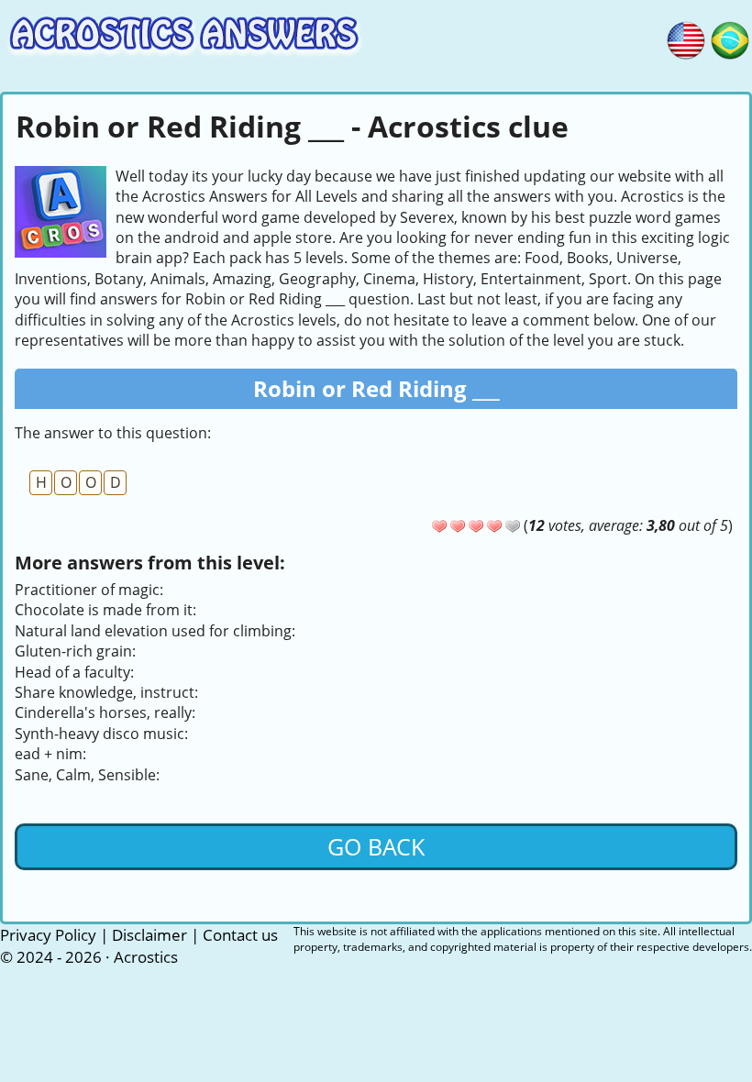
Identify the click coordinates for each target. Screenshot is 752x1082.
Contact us (240, 934)
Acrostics (146, 956)
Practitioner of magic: (89, 590)
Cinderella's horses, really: (105, 712)
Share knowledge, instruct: (106, 692)
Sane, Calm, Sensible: (87, 775)
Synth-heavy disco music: (101, 733)
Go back (376, 846)
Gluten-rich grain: (75, 651)
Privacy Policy (48, 934)
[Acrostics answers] (686, 37)
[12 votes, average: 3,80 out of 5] (439, 526)
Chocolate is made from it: (105, 610)
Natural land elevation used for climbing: (155, 631)
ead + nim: (50, 754)
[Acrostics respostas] (730, 37)
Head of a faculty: (74, 672)
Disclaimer (149, 934)
